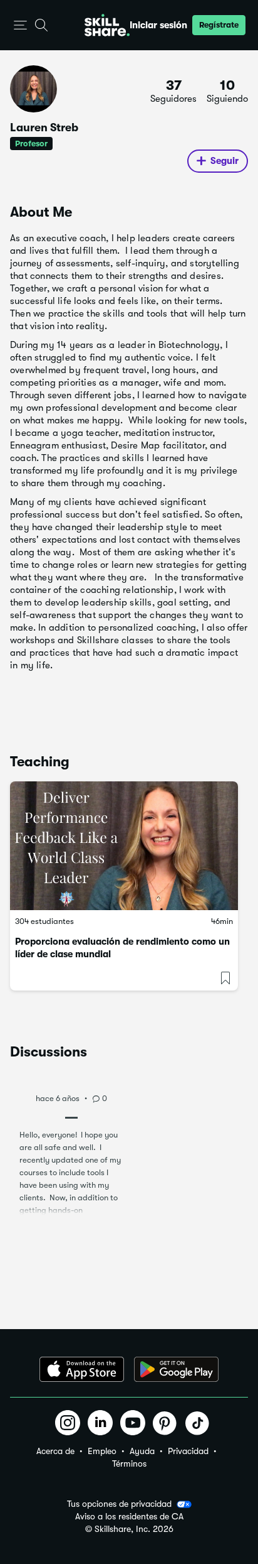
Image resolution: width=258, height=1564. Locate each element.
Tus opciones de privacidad (119, 1504)
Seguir (224, 160)
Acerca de (55, 1451)
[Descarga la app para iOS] (81, 1369)
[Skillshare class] (124, 845)
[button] (20, 25)
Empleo (102, 1451)
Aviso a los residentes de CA (129, 1516)
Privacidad (188, 1451)
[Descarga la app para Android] (176, 1369)
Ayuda (142, 1451)
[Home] (107, 25)
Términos (129, 1463)
